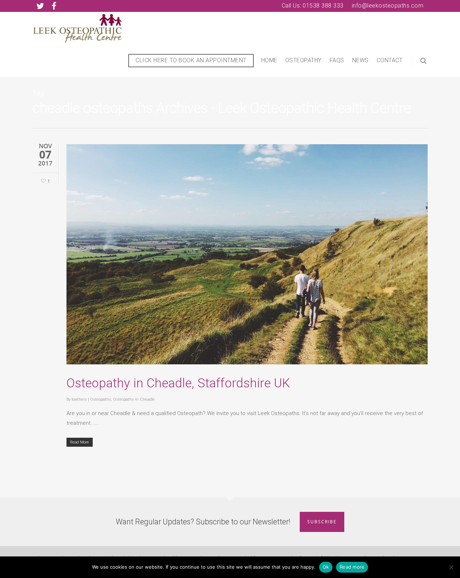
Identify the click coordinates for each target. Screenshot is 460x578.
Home (269, 60)
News (360, 60)
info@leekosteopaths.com (388, 5)
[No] (451, 567)
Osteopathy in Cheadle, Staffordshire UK (178, 383)
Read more (352, 567)
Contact (390, 60)
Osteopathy (303, 60)
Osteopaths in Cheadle (134, 399)
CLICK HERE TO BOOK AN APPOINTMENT (191, 60)
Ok (326, 567)
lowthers (79, 399)
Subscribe (322, 522)
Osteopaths (100, 399)
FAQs (337, 60)
